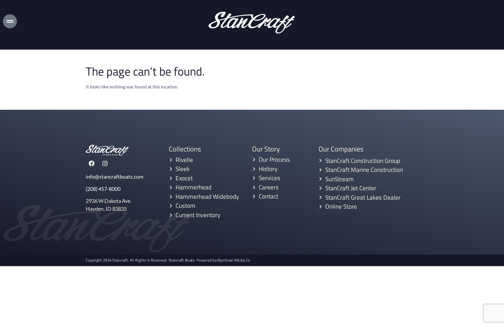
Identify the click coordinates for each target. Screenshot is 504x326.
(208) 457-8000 (103, 189)
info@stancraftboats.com (115, 176)
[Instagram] (105, 163)
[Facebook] (91, 163)
